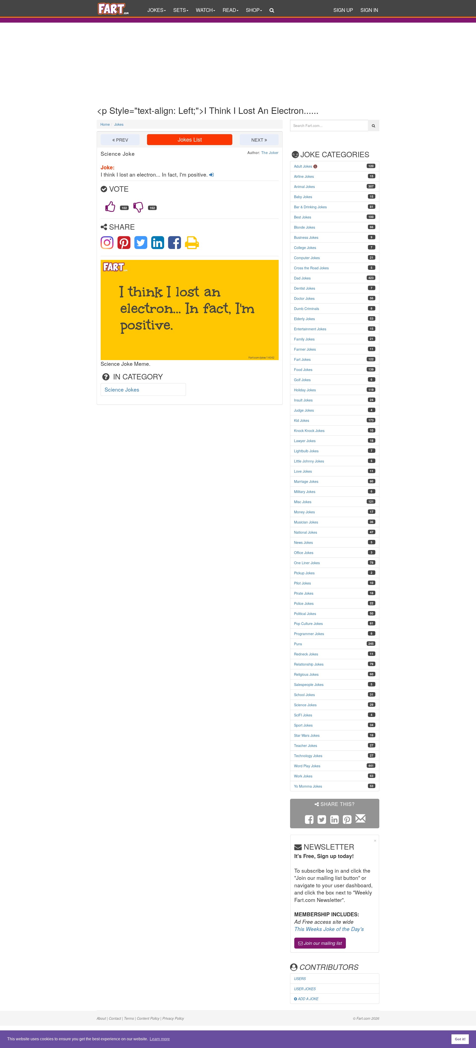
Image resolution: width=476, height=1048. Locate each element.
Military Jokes (304, 491)
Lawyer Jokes (305, 440)
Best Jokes (302, 217)
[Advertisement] (238, 60)
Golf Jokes (302, 379)
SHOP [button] (253, 9)
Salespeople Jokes (309, 684)
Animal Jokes (304, 186)
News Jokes (303, 542)
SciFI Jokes (303, 714)
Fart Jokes (302, 359)
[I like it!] (110, 207)
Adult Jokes (303, 166)
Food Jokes (303, 369)
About (101, 1018)
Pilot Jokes (302, 583)
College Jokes (305, 247)
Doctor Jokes (304, 298)
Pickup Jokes (304, 572)
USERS (300, 978)
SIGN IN (369, 9)
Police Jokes (304, 603)
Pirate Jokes (303, 593)
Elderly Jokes (304, 318)
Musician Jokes (306, 522)
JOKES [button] (155, 9)
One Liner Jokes (307, 562)
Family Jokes (304, 339)
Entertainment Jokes (310, 328)
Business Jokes (306, 237)
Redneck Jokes (306, 653)
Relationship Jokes (309, 664)
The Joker (270, 152)
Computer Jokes (307, 257)
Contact (115, 1018)
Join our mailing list (322, 943)
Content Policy (148, 1018)
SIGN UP (343, 9)
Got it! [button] (460, 1039)
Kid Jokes (301, 420)
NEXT (258, 139)
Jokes (118, 124)
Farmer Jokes (305, 349)
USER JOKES (305, 988)
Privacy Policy (173, 1018)
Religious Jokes (306, 674)
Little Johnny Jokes (309, 461)
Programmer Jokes (309, 633)
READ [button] (229, 9)
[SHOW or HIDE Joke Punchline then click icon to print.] (192, 241)
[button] (272, 11)
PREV (121, 139)
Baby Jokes (303, 196)
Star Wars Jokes (307, 735)
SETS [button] (179, 9)
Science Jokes (122, 389)
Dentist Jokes (304, 288)
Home (105, 124)
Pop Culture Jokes (308, 623)
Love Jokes (303, 471)
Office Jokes (303, 552)
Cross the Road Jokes (311, 267)
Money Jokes (304, 511)
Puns (298, 643)
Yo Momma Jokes (308, 786)
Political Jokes (305, 613)
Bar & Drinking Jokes (310, 206)
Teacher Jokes (305, 745)
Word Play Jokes (307, 765)
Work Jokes (303, 775)
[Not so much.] (138, 207)
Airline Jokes (304, 176)
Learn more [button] (160, 1039)
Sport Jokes (303, 725)
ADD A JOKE (307, 998)
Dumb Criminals (306, 308)
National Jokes (305, 532)
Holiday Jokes (305, 389)
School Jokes (304, 694)
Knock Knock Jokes (309, 430)
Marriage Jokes (306, 481)
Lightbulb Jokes (306, 450)
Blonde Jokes (304, 227)
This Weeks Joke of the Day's (329, 928)
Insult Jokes (303, 400)
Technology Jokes (308, 755)
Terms (129, 1018)
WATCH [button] (204, 9)
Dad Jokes (302, 278)
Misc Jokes (302, 501)
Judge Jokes (304, 410)
